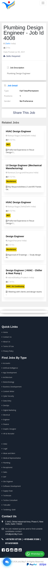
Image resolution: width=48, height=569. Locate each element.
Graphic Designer (9, 429)
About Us (6, 342)
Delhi (8, 43)
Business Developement (12, 387)
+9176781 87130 (13, 539)
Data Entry (7, 401)
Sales (5, 472)
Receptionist (7, 467)
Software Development (12, 486)
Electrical (6, 415)
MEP (8, 144)
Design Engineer (15, 236)
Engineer (6, 419)
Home (18, 17)
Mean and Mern (9, 453)
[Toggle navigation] (43, 3)
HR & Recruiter (8, 433)
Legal (5, 448)
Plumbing (6, 463)
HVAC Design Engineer (18, 131)
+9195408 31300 (31, 539)
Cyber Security (8, 396)
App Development (10, 372)
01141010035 (11, 543)
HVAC (5, 444)
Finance (6, 424)
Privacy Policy (8, 351)
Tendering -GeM (9, 509)
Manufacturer (11, 181)
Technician (7, 495)
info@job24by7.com (13, 534)
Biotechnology (8, 382)
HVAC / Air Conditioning (15, 286)
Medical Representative (12, 458)
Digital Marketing (9, 410)
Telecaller (6, 505)
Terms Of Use (8, 346)
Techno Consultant (10, 500)
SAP (4, 477)
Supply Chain (8, 491)
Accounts (6, 363)
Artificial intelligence (10, 368)
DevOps (6, 405)
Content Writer (8, 391)
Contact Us (7, 337)
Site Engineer (8, 481)
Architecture (7, 377)
